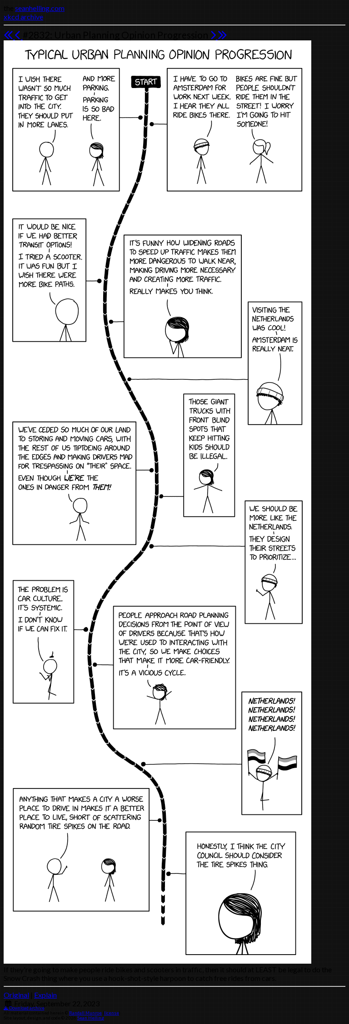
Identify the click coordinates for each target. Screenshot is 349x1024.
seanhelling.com (40, 8)
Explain (45, 994)
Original (16, 994)
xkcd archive (23, 16)
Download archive (26, 1007)
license (111, 1012)
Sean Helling (90, 1017)
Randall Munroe (85, 1012)
